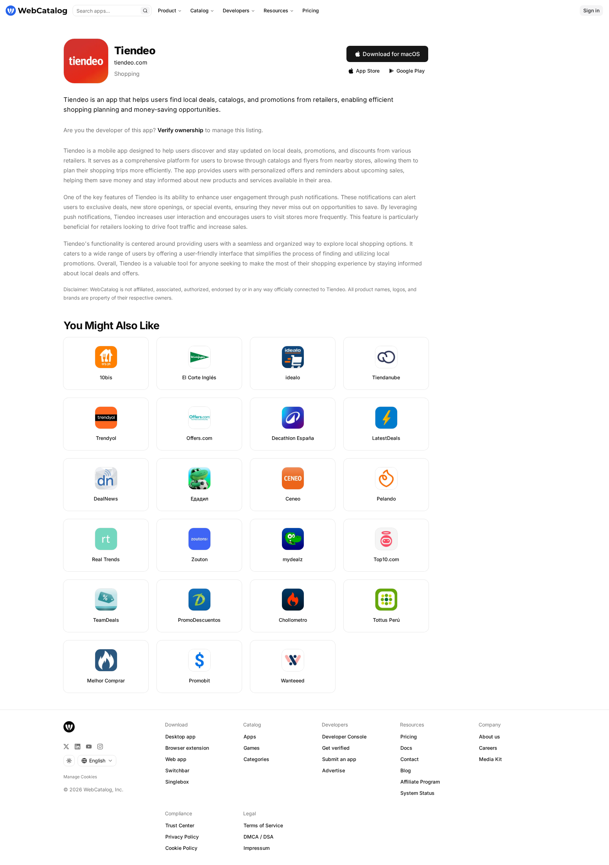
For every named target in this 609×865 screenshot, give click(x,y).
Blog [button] (405, 770)
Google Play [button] (410, 71)
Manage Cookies (80, 776)
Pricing (310, 10)
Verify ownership (180, 130)
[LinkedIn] (77, 746)
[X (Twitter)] (66, 746)
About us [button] (489, 737)
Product (167, 10)
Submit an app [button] (339, 759)
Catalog (199, 10)
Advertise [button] (333, 770)
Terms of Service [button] (263, 825)
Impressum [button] (257, 848)
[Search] (145, 10)
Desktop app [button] (180, 737)
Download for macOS (391, 53)
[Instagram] (100, 746)
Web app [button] (175, 759)
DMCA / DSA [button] (258, 837)
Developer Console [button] (344, 737)
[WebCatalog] (69, 726)
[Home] (36, 10)
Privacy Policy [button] (182, 837)
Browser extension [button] (187, 748)
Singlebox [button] (177, 782)
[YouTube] (89, 746)
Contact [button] (409, 759)
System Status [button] (417, 793)
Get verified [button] (336, 748)
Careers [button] (488, 748)
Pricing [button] (408, 737)
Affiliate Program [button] (420, 782)
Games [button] (252, 748)
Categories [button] (256, 759)
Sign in (591, 10)
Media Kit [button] (490, 759)
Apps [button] (250, 737)
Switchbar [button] (177, 770)
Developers (236, 10)
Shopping (127, 73)
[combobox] (97, 760)
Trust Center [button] (179, 825)
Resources (276, 10)
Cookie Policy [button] (181, 848)
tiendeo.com (130, 62)
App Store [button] (368, 71)
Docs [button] (406, 748)
